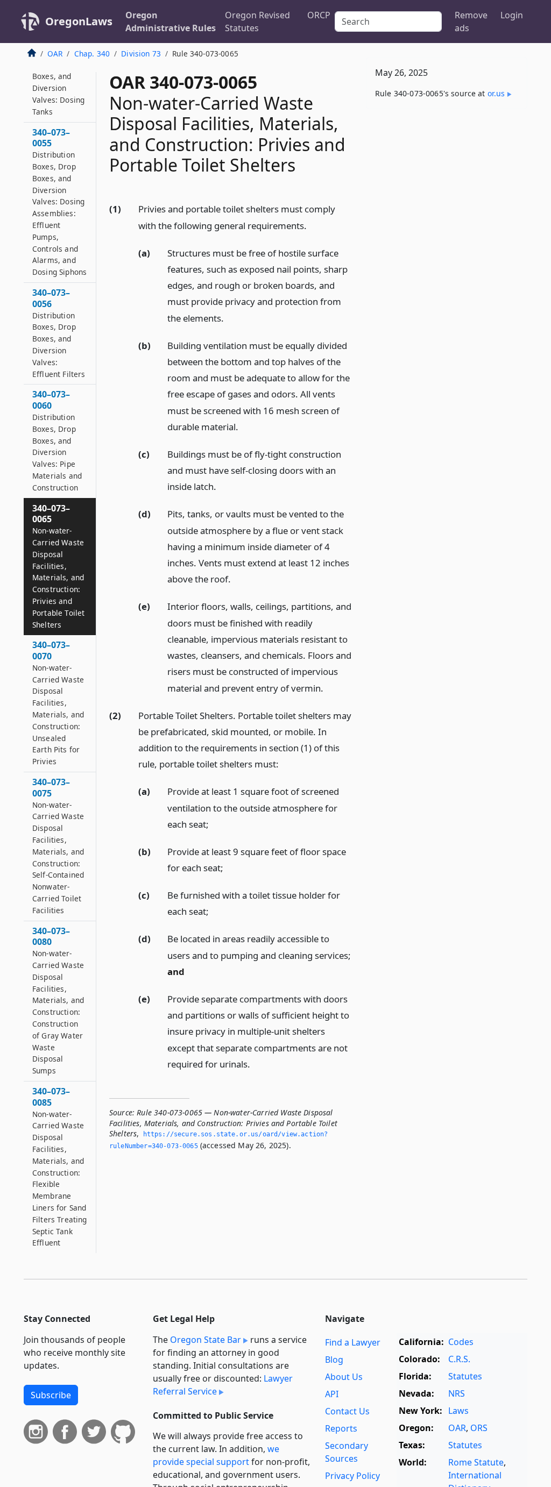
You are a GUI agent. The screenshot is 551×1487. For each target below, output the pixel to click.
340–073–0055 (59, 202)
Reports (341, 1428)
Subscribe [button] (51, 1395)
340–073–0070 (58, 702)
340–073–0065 (58, 566)
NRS (456, 1393)
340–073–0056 (59, 333)
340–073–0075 (58, 845)
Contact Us (347, 1411)
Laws (458, 1411)
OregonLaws (78, 21)
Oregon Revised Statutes (257, 21)
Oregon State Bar (205, 1340)
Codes (461, 1342)
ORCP (318, 15)
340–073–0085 (59, 1166)
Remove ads (471, 21)
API (331, 1394)
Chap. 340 (92, 53)
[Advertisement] (446, 191)
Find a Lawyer (352, 1342)
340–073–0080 (58, 1000)
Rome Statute (476, 1462)
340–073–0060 (57, 440)
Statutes (465, 1376)
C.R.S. (459, 1359)
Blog (334, 1359)
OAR (54, 53)
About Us (344, 1377)
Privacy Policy (352, 1476)
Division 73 (141, 53)
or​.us (496, 93)
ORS (479, 1428)
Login (511, 15)
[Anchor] (312, 225)
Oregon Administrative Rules (170, 21)
